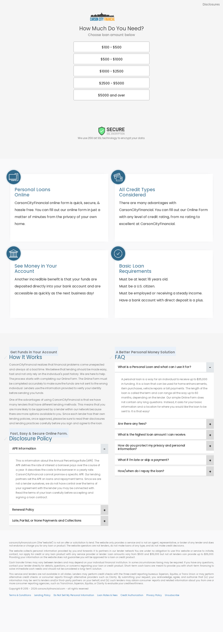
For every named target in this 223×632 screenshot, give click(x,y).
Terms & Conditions (20, 595)
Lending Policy (42, 595)
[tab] (58, 449)
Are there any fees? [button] (132, 423)
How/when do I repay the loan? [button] (141, 471)
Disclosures (211, 4)
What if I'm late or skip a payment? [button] (143, 460)
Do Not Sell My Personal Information (74, 595)
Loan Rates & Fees (107, 595)
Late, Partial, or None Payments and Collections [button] (46, 520)
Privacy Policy (154, 595)
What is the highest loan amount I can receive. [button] (152, 434)
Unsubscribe (172, 595)
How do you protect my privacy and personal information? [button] (151, 447)
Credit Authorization (132, 595)
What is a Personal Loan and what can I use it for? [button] (154, 367)
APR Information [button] (24, 448)
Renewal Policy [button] (23, 509)
